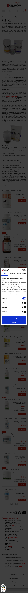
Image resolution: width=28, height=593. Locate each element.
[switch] (24, 303)
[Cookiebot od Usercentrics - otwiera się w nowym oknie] (20, 270)
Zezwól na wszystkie (14, 318)
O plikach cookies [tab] (21, 273)
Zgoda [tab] (4, 273)
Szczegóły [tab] (12, 273)
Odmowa (14, 322)
